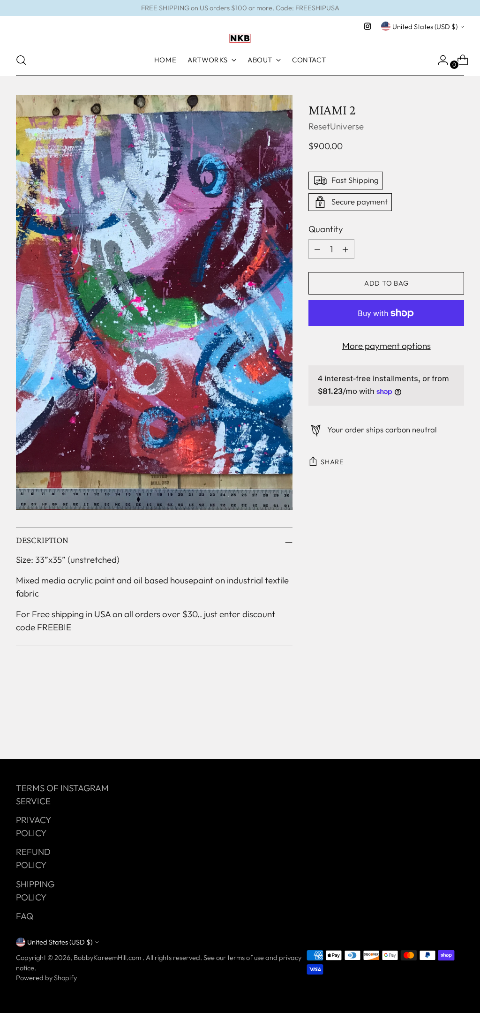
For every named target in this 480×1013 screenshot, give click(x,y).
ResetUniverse (336, 126)
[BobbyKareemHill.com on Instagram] (367, 26)
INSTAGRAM (84, 788)
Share (332, 461)
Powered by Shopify (46, 977)
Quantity (325, 228)
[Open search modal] (21, 60)
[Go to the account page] (439, 60)
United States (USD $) (425, 26)
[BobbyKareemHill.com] (240, 38)
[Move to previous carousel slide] (434, 727)
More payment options (386, 345)
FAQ (24, 916)
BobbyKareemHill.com (108, 957)
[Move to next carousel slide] (456, 726)
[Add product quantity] (317, 249)
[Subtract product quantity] (345, 249)
